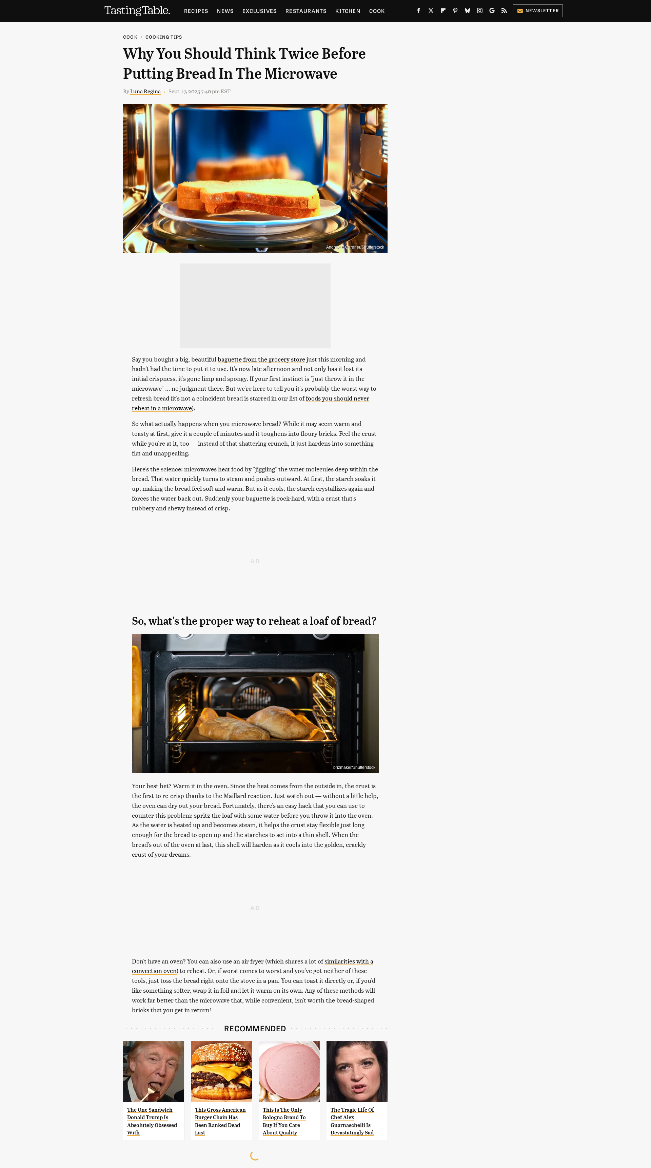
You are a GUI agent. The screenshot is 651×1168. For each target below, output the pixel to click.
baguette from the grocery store (261, 359)
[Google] (492, 11)
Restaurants (306, 11)
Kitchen (347, 11)
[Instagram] (479, 11)
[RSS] (504, 11)
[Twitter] (431, 11)
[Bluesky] (467, 11)
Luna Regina (145, 91)
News (225, 11)
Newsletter (542, 10)
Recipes (196, 11)
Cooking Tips (163, 37)
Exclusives (259, 11)
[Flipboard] (443, 11)
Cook (377, 11)
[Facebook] (418, 11)
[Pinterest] (455, 11)
